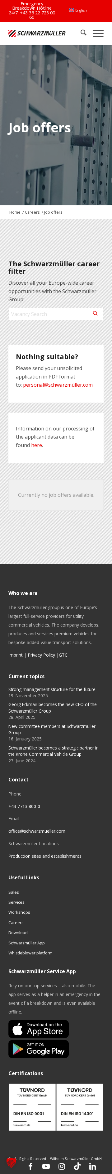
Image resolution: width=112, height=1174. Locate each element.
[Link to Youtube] (46, 1166)
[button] (11, 1162)
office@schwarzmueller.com (36, 831)
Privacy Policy (41, 655)
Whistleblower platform (30, 953)
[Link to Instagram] (61, 1166)
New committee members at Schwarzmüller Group (52, 729)
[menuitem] (78, 10)
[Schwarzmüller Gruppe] (37, 33)
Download (18, 932)
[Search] (80, 33)
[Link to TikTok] (77, 1166)
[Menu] (95, 33)
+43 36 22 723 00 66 (37, 15)
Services (16, 902)
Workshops (19, 912)
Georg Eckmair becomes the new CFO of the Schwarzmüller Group (52, 707)
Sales (13, 892)
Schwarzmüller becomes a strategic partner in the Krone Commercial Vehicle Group (53, 751)
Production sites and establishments (45, 856)
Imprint (15, 655)
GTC (63, 655)
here (36, 445)
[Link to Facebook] (30, 1166)
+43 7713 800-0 (24, 806)
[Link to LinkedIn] (92, 1166)
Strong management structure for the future (52, 689)
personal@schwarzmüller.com (58, 384)
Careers (16, 922)
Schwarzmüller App (26, 943)
